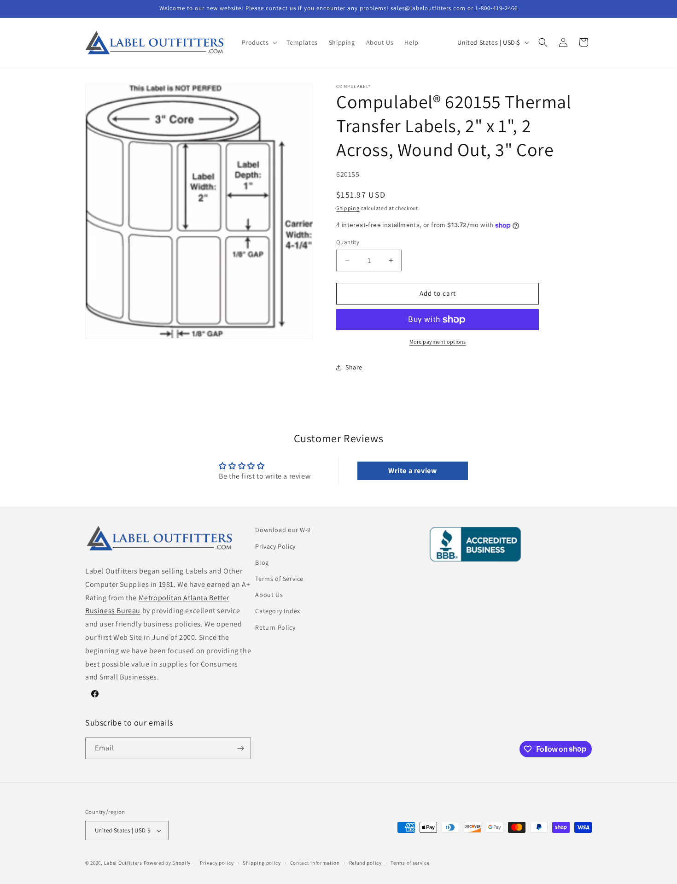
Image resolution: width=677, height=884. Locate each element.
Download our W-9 (283, 530)
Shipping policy (262, 863)
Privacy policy (217, 863)
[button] (258, 42)
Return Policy (275, 627)
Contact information (315, 863)
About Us (269, 595)
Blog (261, 562)
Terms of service (410, 863)
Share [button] (353, 367)
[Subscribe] (240, 748)
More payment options (437, 341)
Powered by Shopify (167, 863)
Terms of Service (279, 578)
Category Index (277, 611)
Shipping (348, 208)
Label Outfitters (123, 863)
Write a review (412, 470)
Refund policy (365, 863)
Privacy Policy (275, 546)
